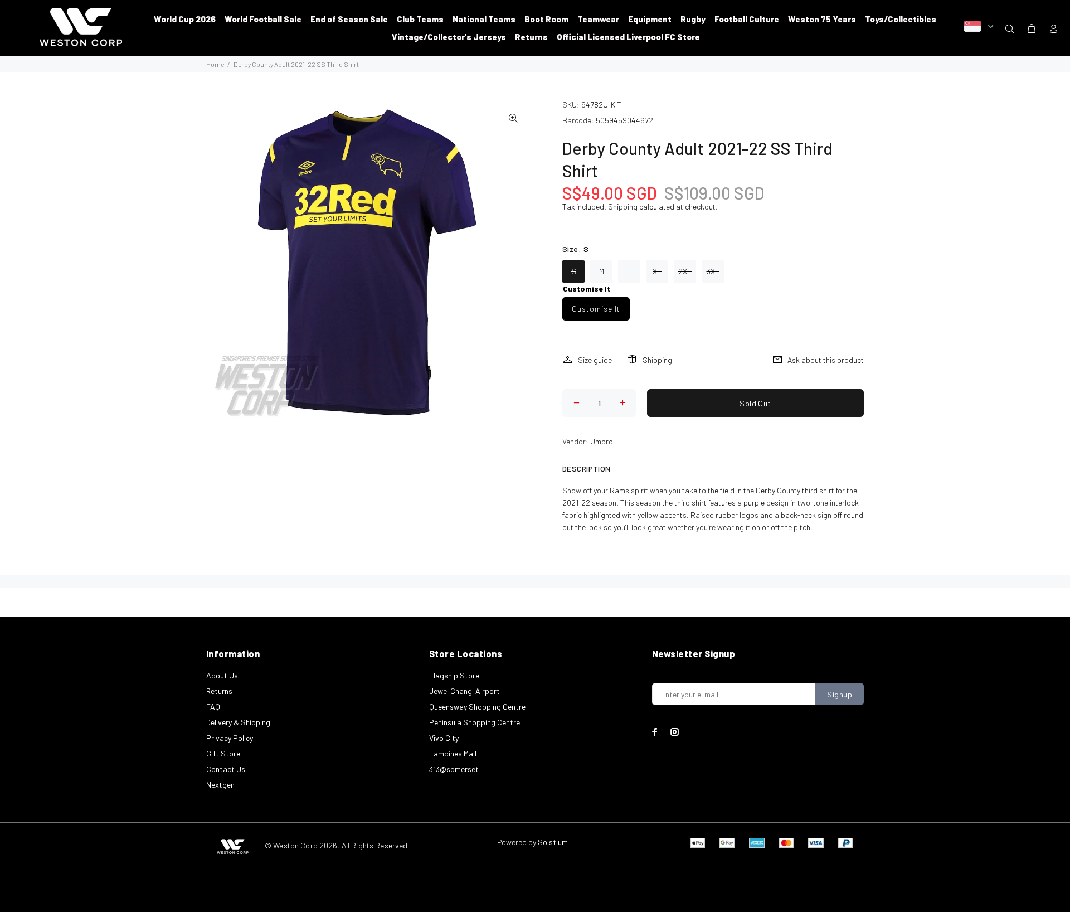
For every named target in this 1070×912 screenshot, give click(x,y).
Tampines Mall (452, 753)
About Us (222, 675)
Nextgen (220, 784)
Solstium (553, 842)
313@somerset (454, 769)
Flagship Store (454, 675)
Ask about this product (825, 360)
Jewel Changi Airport (464, 691)
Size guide (595, 360)
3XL (713, 271)
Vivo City (444, 738)
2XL (685, 271)
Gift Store (223, 753)
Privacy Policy (229, 738)
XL (657, 271)
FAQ (213, 706)
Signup (839, 694)
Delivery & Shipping (238, 722)
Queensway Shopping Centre (477, 706)
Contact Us (225, 769)
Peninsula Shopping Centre (474, 722)
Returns (219, 691)
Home (215, 64)
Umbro (601, 441)
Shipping (623, 206)
